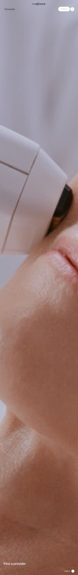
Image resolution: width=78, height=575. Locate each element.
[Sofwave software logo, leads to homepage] (39, 4)
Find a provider (9, 9)
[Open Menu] (72, 9)
